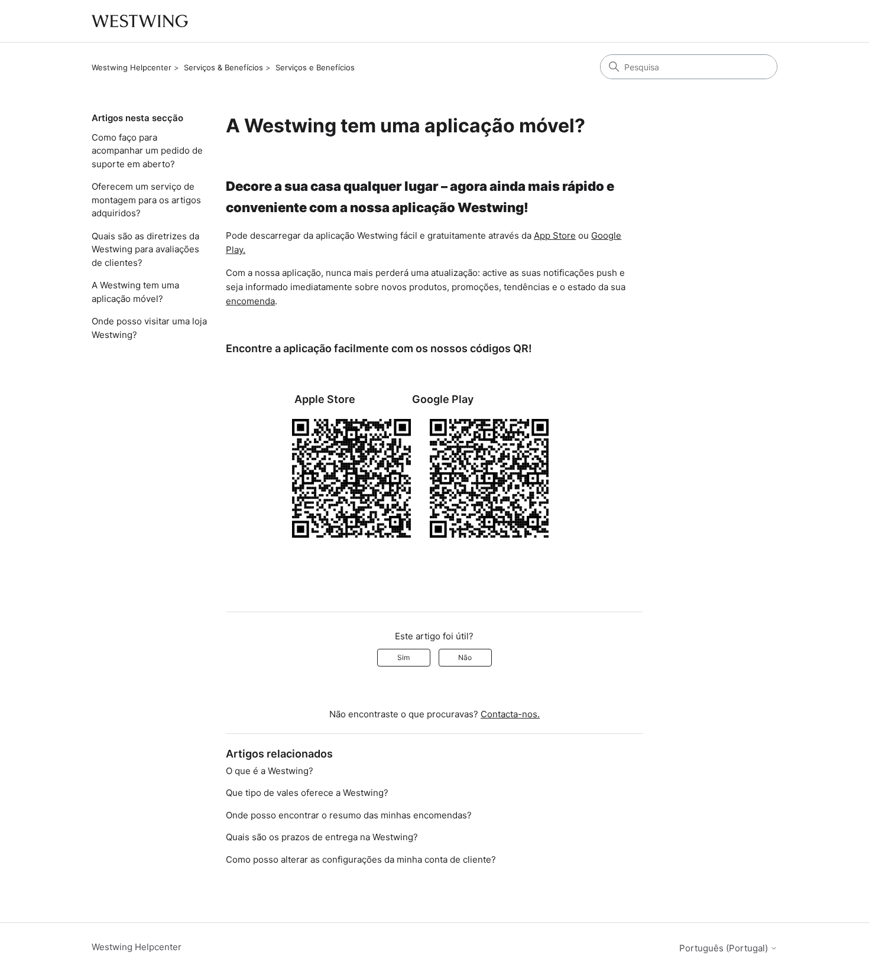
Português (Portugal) (724, 948)
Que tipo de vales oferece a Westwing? (307, 792)
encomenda (250, 301)
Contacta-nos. (510, 714)
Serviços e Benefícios (315, 67)
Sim (403, 657)
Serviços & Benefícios (223, 67)
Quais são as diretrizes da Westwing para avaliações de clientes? (145, 249)
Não (465, 657)
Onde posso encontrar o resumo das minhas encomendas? (349, 815)
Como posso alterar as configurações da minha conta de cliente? (361, 859)
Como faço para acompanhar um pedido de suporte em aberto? (147, 151)
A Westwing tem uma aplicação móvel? (135, 291)
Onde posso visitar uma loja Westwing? (149, 328)
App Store (555, 235)
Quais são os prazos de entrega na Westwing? (322, 837)
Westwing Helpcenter (131, 67)
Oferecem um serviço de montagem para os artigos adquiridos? (146, 200)
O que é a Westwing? (269, 770)
